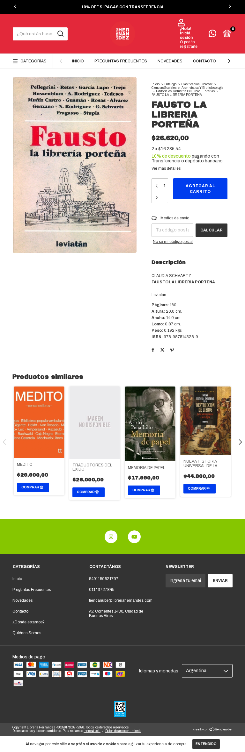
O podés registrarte (188, 44)
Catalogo (170, 84)
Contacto (204, 61)
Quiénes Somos (26, 633)
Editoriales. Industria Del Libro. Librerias (185, 91)
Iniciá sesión (186, 35)
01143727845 (101, 589)
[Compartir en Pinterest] (172, 350)
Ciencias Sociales (164, 87)
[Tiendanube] (213, 730)
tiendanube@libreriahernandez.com (120, 600)
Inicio (78, 61)
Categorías (33, 61)
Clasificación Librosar (197, 84)
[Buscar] (60, 33)
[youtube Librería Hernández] (134, 536)
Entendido (206, 744)
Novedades (170, 61)
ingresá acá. (92, 731)
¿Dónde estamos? (28, 622)
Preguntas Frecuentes (120, 61)
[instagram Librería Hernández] (111, 536)
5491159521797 (103, 579)
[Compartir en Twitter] (162, 350)
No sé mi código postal (173, 241)
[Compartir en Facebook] (153, 350)
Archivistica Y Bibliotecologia (202, 87)
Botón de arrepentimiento (123, 731)
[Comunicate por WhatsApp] (212, 35)
